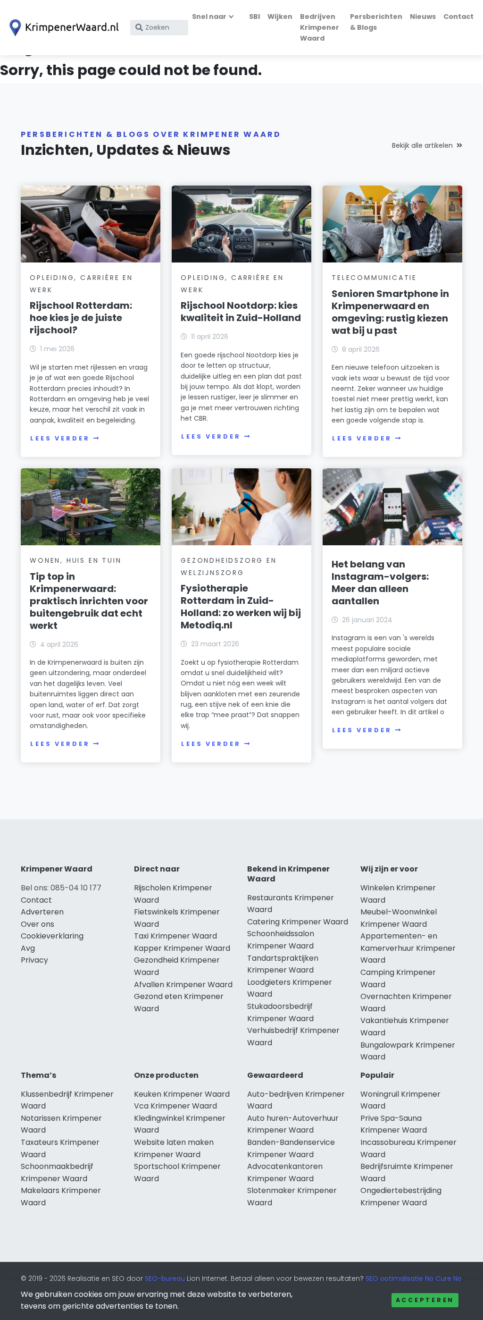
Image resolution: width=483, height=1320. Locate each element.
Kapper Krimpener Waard (182, 948)
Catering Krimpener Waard (297, 921)
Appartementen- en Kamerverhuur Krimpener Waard (408, 948)
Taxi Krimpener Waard (175, 936)
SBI (254, 16)
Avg (28, 948)
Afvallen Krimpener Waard (183, 984)
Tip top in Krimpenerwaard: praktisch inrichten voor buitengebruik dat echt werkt (89, 601)
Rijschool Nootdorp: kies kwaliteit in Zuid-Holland (241, 311)
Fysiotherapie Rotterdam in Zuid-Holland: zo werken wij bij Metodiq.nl (241, 607)
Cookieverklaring (52, 936)
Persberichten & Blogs (376, 22)
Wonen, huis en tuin (75, 560)
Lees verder (60, 438)
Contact (458, 16)
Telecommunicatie (374, 277)
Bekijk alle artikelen (422, 145)
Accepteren (425, 1300)
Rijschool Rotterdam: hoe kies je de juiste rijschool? (81, 318)
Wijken (279, 16)
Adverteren (42, 911)
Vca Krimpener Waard (175, 1105)
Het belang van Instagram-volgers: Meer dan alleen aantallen (380, 583)
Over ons (37, 924)
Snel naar (209, 16)
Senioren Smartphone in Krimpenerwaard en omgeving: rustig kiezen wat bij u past (390, 312)
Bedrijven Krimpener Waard (319, 27)
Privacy (34, 960)
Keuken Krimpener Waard (182, 1094)
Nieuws (423, 16)
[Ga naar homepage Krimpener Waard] (62, 28)
